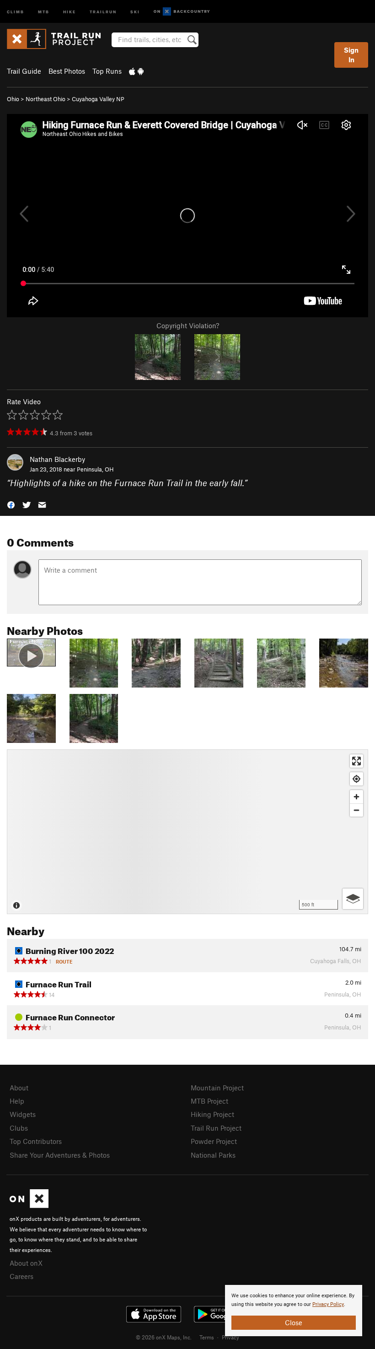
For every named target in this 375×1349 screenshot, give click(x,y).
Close (293, 1322)
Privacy (230, 1337)
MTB (43, 11)
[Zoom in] (356, 796)
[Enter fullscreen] (356, 761)
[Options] (353, 898)
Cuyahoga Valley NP (98, 99)
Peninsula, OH (95, 469)
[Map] (187, 832)
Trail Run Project (216, 1128)
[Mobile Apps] (136, 71)
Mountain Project (217, 1088)
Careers (21, 1276)
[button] (11, 504)
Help (17, 1101)
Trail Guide (24, 71)
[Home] (58, 39)
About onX (26, 1263)
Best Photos (66, 71)
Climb (15, 11)
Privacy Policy (328, 1304)
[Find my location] (356, 779)
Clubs (19, 1128)
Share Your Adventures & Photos (60, 1155)
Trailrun (103, 11)
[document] (293, 1310)
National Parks (213, 1155)
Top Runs (107, 71)
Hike (69, 11)
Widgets (23, 1114)
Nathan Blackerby (57, 459)
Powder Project (214, 1141)
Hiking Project (212, 1114)
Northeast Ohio (45, 99)
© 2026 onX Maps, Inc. (164, 1337)
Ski (135, 11)
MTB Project (209, 1101)
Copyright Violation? (187, 325)
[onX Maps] (29, 1205)
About (19, 1088)
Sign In (351, 55)
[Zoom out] (356, 810)
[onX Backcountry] (182, 11)
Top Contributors (36, 1141)
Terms (206, 1337)
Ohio (13, 99)
